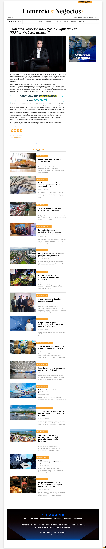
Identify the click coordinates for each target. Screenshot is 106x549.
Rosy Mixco (46, 189)
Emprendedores (50, 21)
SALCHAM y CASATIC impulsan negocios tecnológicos (49, 300)
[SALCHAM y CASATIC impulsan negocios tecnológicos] (23, 302)
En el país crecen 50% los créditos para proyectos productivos (51, 255)
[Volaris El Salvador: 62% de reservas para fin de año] (23, 390)
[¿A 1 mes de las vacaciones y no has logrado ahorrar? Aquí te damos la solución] (23, 412)
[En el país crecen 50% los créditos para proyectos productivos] (23, 255)
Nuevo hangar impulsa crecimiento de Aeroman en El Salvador (51, 369)
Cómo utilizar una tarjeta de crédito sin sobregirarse (51, 160)
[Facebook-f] (46, 515)
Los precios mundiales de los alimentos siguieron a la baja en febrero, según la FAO (50, 484)
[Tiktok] (56, 515)
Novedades (74, 21)
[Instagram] (50, 515)
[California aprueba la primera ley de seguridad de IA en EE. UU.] (23, 461)
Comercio (41, 21)
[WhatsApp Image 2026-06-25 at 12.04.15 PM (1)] (82, 49)
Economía (66, 21)
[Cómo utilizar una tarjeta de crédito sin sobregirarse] (23, 162)
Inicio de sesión (96, 21)
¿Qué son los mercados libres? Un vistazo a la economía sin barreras (51, 347)
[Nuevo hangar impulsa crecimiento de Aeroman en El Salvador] (23, 370)
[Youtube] (53, 515)
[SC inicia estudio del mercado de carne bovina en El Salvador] (23, 209)
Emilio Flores (14, 135)
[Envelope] (63, 515)
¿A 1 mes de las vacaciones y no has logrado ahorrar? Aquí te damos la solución (51, 413)
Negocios (59, 21)
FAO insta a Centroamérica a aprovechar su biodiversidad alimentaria (49, 277)
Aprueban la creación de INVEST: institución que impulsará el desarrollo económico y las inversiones (50, 438)
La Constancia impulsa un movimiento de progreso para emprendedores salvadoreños (49, 232)
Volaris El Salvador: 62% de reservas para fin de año (51, 391)
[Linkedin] (60, 515)
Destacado (14, 137)
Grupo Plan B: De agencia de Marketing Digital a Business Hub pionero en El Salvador (50, 325)
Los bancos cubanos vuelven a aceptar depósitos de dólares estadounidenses (49, 185)
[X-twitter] (43, 515)
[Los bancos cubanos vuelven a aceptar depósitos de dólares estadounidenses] (23, 185)
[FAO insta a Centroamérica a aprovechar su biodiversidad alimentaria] (23, 277)
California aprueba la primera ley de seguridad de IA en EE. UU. (51, 462)
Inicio (35, 21)
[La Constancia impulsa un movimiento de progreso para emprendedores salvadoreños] (23, 229)
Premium (81, 21)
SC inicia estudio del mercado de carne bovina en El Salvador (50, 209)
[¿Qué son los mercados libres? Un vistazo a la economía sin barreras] (23, 347)
